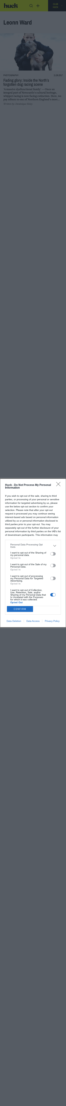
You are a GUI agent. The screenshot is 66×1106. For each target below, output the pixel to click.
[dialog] (33, 553)
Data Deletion (14, 621)
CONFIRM (20, 609)
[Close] (59, 485)
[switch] (53, 554)
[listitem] (33, 545)
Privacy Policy (52, 621)
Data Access (33, 621)
